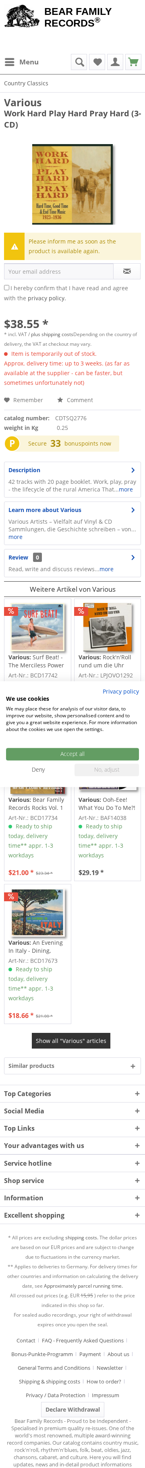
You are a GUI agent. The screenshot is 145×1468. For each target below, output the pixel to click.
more (126, 489)
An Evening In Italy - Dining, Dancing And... (35, 947)
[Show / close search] (79, 62)
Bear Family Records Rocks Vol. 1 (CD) (36, 804)
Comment (79, 400)
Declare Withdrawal (73, 1409)
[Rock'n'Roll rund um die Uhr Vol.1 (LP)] (108, 627)
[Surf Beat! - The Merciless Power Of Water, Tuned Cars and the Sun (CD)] (37, 627)
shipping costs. (81, 1237)
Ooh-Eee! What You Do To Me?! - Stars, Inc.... (107, 804)
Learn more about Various (44, 510)
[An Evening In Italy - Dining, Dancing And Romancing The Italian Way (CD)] (37, 912)
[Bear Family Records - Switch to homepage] (22, 17)
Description (24, 470)
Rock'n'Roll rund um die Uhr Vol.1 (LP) (105, 661)
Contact (26, 1340)
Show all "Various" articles (71, 1041)
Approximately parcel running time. (83, 1285)
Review (18, 557)
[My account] (115, 62)
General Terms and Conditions (54, 1367)
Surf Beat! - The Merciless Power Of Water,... (36, 661)
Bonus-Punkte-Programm (42, 1354)
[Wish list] (97, 62)
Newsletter (110, 1367)
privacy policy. (47, 298)
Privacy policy (121, 691)
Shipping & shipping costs (49, 1381)
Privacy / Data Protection (55, 1395)
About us (118, 1354)
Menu (29, 61)
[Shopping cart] (133, 62)
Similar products (31, 1066)
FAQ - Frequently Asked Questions (83, 1340)
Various (22, 102)
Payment (90, 1354)
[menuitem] (21, 62)
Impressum (105, 1395)
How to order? (104, 1381)
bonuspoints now (87, 443)
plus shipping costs (52, 334)
